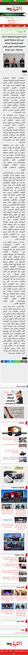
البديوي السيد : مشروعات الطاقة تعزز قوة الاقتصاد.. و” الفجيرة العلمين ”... (21, 598)
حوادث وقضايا (19, 555)
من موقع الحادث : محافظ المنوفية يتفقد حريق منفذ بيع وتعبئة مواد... (10, 578)
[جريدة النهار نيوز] (14, 475)
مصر (23, 355)
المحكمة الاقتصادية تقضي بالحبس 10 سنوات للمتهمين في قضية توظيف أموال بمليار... (10, 559)
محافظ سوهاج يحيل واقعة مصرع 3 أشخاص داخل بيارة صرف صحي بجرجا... (10, 565)
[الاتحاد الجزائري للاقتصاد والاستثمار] (14, 413)
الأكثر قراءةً (20, 587)
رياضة (19, 355)
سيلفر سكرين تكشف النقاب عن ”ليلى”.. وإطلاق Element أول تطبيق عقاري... (7, 611)
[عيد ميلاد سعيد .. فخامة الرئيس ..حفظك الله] (14, 398)
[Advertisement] (17, 373)
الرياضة (20, 31)
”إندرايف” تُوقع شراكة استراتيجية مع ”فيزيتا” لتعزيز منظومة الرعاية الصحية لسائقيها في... (20, 612)
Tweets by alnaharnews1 (21, 633)
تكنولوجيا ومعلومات (17, 487)
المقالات (21, 423)
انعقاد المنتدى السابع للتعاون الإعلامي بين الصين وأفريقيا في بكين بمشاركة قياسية (7, 598)
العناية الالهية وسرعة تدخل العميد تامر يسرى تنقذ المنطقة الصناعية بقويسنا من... (10, 572)
